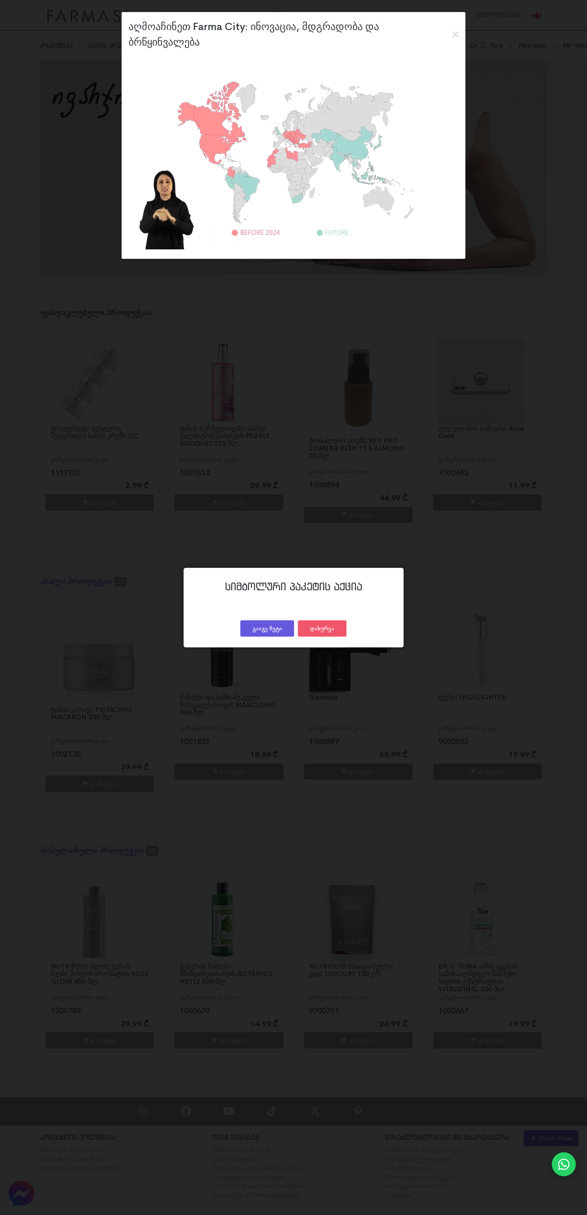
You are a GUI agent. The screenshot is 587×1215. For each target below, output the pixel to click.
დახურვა (322, 628)
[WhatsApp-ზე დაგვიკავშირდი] (564, 1164)
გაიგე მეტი (267, 628)
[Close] (455, 34)
